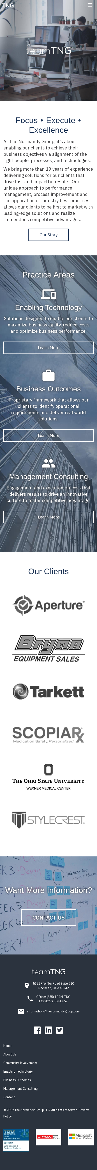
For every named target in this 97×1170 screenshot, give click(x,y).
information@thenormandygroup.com (53, 1011)
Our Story (49, 234)
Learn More (48, 347)
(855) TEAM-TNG (58, 997)
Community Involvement (20, 1063)
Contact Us (48, 917)
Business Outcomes (17, 1080)
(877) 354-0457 (56, 1001)
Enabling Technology (18, 1071)
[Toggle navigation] (90, 5)
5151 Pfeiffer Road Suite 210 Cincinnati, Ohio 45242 (53, 986)
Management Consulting (20, 1089)
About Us (9, 1054)
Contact (9, 1097)
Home (7, 1046)
